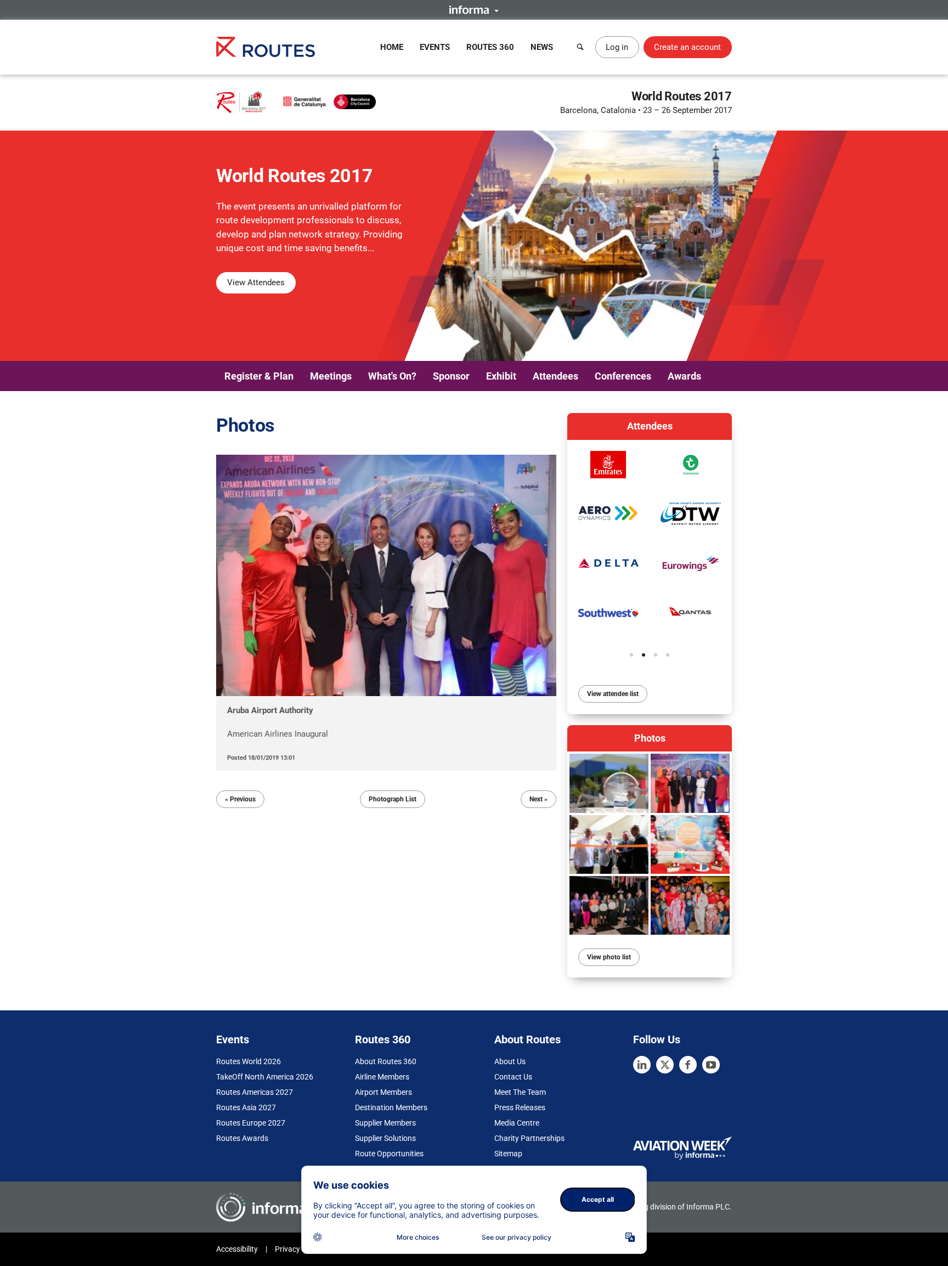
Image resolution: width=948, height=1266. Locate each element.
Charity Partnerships (529, 1138)
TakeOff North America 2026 (264, 1076)
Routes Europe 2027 (250, 1122)
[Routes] (265, 47)
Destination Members (391, 1107)
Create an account (687, 47)
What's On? (392, 376)
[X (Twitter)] (665, 1064)
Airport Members (383, 1092)
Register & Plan (259, 376)
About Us (510, 1061)
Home (391, 47)
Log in (617, 47)
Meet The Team (520, 1092)
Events (435, 47)
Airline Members (382, 1076)
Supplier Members (385, 1122)
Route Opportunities (389, 1153)
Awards (684, 376)
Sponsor (451, 376)
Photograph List (392, 799)
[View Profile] (608, 464)
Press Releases (519, 1107)
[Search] (580, 47)
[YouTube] (711, 1064)
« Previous (240, 799)
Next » (538, 799)
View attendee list (613, 694)
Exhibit (501, 376)
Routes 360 (490, 47)
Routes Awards (242, 1138)
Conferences (623, 376)
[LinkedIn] (642, 1064)
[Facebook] (688, 1064)
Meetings (331, 376)
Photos (649, 738)
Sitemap (508, 1153)
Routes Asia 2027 (246, 1107)
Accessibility (237, 1249)
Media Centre (516, 1122)
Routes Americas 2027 (254, 1092)
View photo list (609, 957)
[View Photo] (608, 783)
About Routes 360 (385, 1061)
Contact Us (513, 1076)
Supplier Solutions (385, 1138)
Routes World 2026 (248, 1061)
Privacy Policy (298, 1249)
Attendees (555, 376)
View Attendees (256, 282)
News (542, 47)
